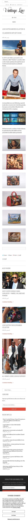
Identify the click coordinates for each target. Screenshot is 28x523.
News (14, 22)
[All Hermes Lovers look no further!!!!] (14, 356)
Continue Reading (7, 302)
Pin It (15, 255)
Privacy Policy (16, 507)
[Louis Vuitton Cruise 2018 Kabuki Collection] (14, 315)
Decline (14, 515)
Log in (7, 4)
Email (5, 259)
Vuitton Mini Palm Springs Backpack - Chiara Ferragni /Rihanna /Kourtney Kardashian (13, 451)
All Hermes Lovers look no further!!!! (13, 376)
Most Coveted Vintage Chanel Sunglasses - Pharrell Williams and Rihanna (13, 293)
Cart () (13, 4)
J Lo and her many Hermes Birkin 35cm (13, 440)
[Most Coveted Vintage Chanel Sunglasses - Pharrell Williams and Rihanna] (14, 280)
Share (10, 255)
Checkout (19, 4)
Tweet (5, 255)
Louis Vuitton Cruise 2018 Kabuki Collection (12, 326)
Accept (14, 511)
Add (20, 255)
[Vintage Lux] (14, 11)
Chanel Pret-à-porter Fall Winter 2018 (13, 456)
